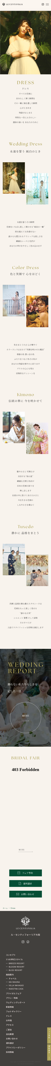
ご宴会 (9, 1029)
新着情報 (10, 1007)
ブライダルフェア (13, 993)
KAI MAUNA (14, 982)
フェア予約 (49, 1033)
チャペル (13, 978)
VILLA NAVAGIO (16, 985)
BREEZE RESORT (16, 963)
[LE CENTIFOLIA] (12, 4)
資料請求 (49, 1049)
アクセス (10, 1025)
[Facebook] (28, 941)
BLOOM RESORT (16, 966)
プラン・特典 (12, 998)
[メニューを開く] (47, 4)
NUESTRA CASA (16, 988)
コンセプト (11, 955)
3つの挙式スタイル (14, 959)
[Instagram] (42, 4)
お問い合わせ (12, 1038)
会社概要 (10, 1034)
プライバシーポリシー (16, 1047)
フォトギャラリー (14, 1011)
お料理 (9, 1020)
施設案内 (10, 974)
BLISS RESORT (15, 970)
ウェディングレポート (15, 1002)
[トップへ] (25, 922)
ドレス (9, 1016)
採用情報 (10, 1052)
